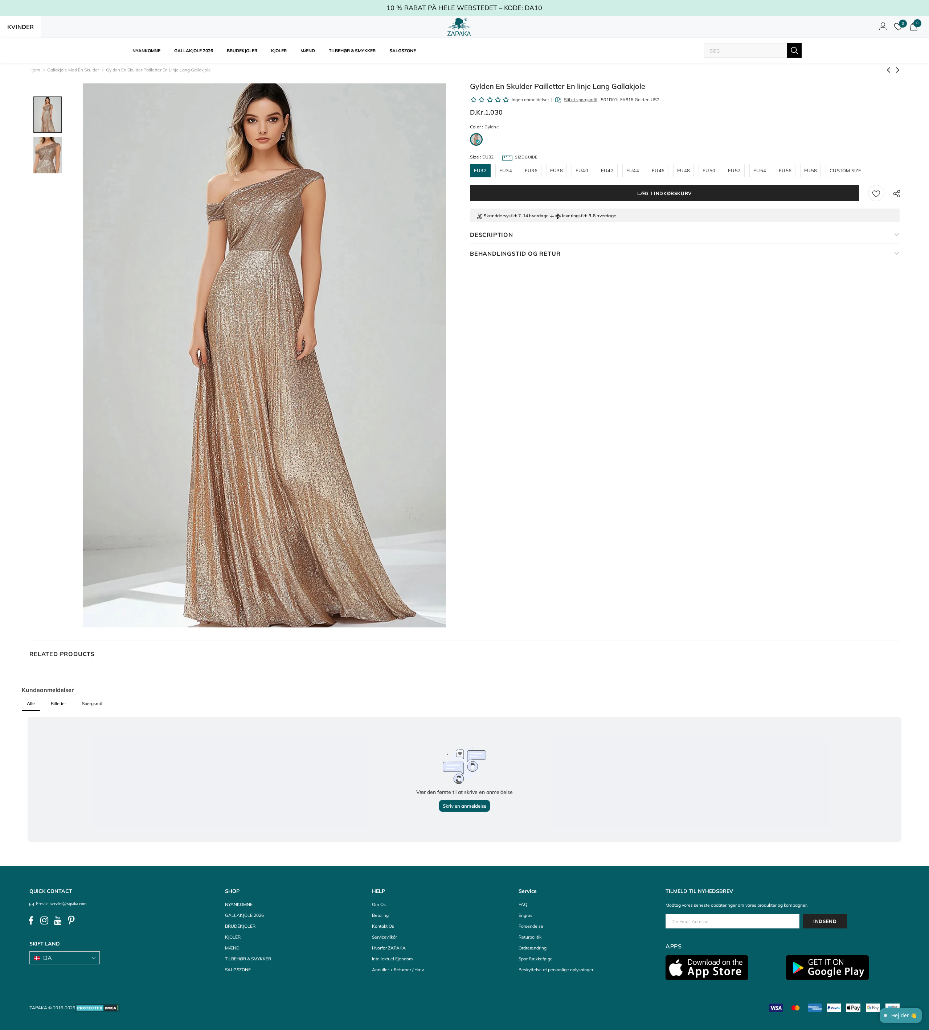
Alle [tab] (31, 703)
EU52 (734, 170)
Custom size (845, 170)
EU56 (785, 170)
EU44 (632, 170)
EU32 (480, 170)
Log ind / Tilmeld (882, 28)
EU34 (505, 170)
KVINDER (20, 26)
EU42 (607, 170)
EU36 (531, 170)
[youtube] (57, 920)
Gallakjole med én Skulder (73, 70)
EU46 (658, 170)
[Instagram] (44, 920)
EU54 (759, 170)
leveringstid (574, 215)
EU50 (709, 170)
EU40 (582, 170)
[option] (264, 355)
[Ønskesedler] (876, 193)
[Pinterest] (71, 920)
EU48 (683, 170)
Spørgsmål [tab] (92, 703)
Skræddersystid (500, 215)
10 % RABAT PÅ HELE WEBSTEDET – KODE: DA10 (464, 8)
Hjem (34, 70)
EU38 (556, 170)
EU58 (810, 170)
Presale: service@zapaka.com (60, 904)
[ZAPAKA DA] (459, 27)
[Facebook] (30, 920)
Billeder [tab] (58, 703)
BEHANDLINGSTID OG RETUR (515, 253)
